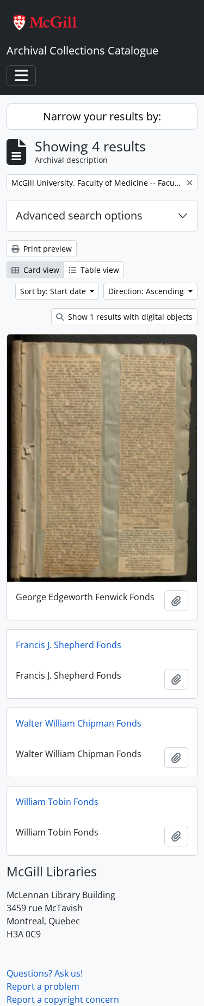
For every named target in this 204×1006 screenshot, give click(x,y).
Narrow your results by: (102, 116)
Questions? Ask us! (45, 973)
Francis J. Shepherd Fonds (68, 645)
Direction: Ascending (147, 291)
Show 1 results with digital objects (129, 317)
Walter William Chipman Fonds (78, 723)
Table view (98, 270)
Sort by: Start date (54, 291)
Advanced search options (79, 215)
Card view (40, 270)
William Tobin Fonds (57, 802)
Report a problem (43, 986)
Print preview (46, 248)
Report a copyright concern (63, 999)
